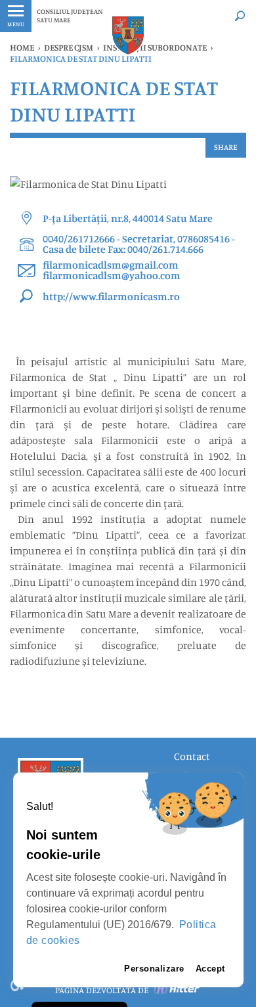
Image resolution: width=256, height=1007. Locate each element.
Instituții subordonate (155, 47)
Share (226, 147)
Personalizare (154, 968)
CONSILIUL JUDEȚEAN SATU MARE (69, 15)
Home (22, 47)
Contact (192, 756)
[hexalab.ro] (177, 989)
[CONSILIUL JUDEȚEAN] (128, 35)
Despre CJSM (68, 47)
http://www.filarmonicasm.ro (111, 296)
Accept (210, 968)
